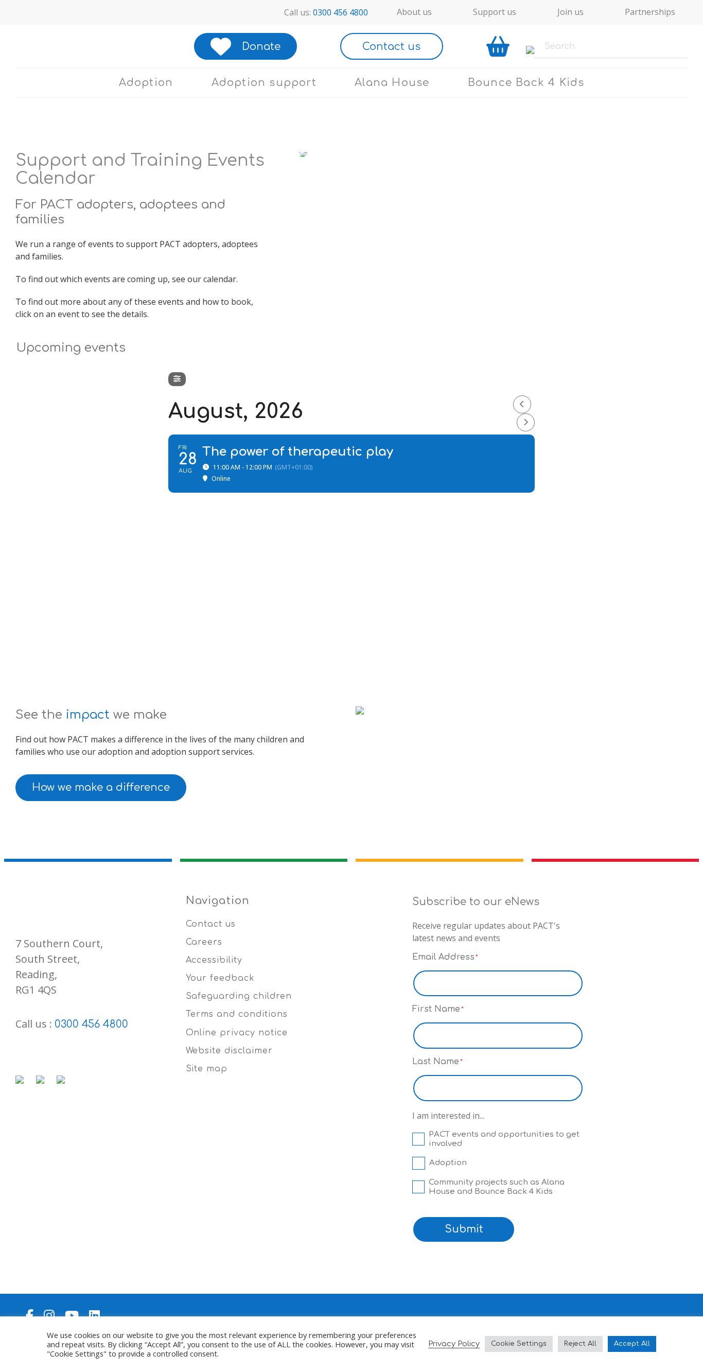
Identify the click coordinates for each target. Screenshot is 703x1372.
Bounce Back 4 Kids (526, 83)
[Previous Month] (522, 404)
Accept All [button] (632, 1343)
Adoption (146, 83)
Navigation (218, 901)
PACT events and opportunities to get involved (504, 1139)
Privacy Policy (454, 1344)
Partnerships (650, 12)
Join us (570, 12)
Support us (494, 12)
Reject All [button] (580, 1343)
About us (414, 12)
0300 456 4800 (340, 12)
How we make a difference (101, 787)
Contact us (391, 47)
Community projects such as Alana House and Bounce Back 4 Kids (497, 1187)
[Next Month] (526, 422)
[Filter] (177, 379)
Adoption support (264, 83)
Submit (464, 1229)
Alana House (392, 83)
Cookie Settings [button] (519, 1343)
